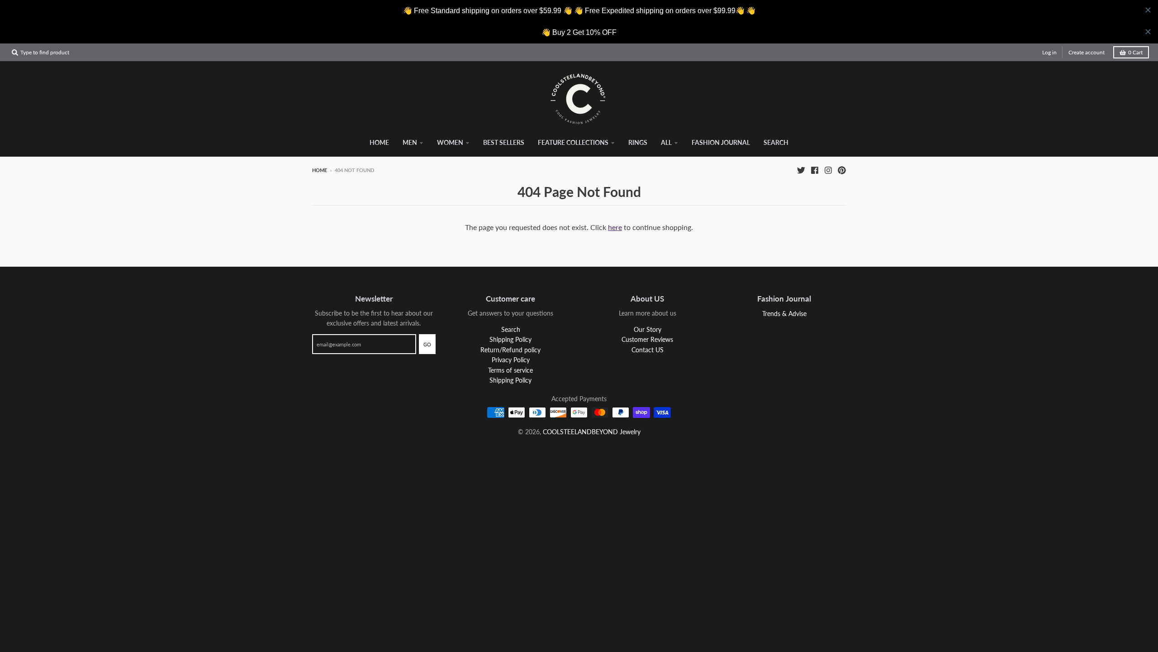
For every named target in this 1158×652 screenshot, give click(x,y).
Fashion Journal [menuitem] (721, 142)
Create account (1086, 52)
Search (510, 329)
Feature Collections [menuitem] (573, 142)
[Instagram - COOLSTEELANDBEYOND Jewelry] (828, 170)
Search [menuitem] (776, 142)
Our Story (647, 329)
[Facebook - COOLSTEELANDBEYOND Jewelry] (815, 170)
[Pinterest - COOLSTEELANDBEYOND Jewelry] (842, 170)
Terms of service (510, 370)
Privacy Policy (511, 360)
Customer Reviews (647, 339)
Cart (1135, 52)
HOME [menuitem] (379, 142)
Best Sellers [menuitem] (503, 142)
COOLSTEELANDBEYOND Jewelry (592, 432)
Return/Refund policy (510, 350)
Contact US (647, 350)
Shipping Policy (510, 339)
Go (427, 344)
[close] (1148, 10)
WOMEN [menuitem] (450, 142)
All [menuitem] (666, 142)
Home (319, 170)
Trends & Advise (784, 313)
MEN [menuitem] (410, 142)
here (615, 227)
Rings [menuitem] (637, 142)
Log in (1049, 52)
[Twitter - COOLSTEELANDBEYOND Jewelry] (801, 170)
